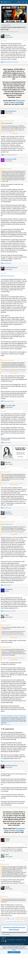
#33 (26, 892)
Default (4, 937)
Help (24, 939)
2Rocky (7, 35)
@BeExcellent (5, 651)
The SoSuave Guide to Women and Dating (14, 101)
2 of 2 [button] (18, 918)
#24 (26, 273)
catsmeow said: (5, 472)
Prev (13, 918)
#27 (26, 517)
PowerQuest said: (6, 168)
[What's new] (23, 1)
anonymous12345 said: (7, 120)
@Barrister (4, 276)
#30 (26, 771)
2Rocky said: (4, 864)
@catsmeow (11, 276)
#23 (26, 164)
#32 (26, 860)
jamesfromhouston (6, 31)
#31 (26, 844)
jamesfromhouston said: (7, 521)
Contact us (3, 939)
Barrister (8, 462)
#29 (26, 621)
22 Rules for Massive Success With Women (14, 928)
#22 (26, 116)
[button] (1, 2)
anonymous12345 (10, 159)
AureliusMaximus (10, 111)
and (10, 62)
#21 (26, 41)
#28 (26, 595)
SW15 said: (4, 896)
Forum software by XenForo (12, 944)
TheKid (7, 839)
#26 (26, 468)
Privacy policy (19, 939)
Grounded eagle (10, 405)
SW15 (7, 615)
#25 (26, 411)
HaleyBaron (9, 589)
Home (2, 941)
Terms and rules (11, 939)
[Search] (26, 1)
